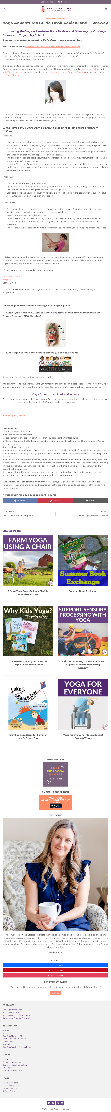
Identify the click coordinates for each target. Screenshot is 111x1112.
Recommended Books (55, 18)
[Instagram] (58, 1103)
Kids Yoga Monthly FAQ (13, 1036)
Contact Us (7, 1059)
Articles (6, 1030)
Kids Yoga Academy (12, 72)
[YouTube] (62, 1103)
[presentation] (28, 560)
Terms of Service (10, 1088)
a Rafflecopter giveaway (14, 415)
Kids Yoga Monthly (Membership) (17, 1015)
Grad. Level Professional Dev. (15, 1039)
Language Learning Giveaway (93, 514)
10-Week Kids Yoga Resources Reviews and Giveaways (52, 46)
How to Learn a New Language (18, 514)
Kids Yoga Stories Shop (12, 1010)
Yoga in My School (91, 69)
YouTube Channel (11, 75)
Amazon (7, 280)
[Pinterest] (53, 1103)
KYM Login (7, 1068)
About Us (7, 1033)
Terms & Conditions (11, 1083)
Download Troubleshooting (15, 1065)
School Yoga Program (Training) (16, 1018)
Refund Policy (9, 1091)
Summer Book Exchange (83, 591)
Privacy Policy (9, 1086)
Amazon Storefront (11, 1013)
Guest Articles (9, 1042)
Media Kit (7, 1044)
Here (68, 2)
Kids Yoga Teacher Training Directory (18, 1047)
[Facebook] (49, 1103)
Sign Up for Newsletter (13, 1071)
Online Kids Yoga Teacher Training (68, 72)
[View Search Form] (5, 9)
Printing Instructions (11, 1062)
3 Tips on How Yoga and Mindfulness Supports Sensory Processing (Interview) (83, 664)
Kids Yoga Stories (17, 352)
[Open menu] (106, 9)
